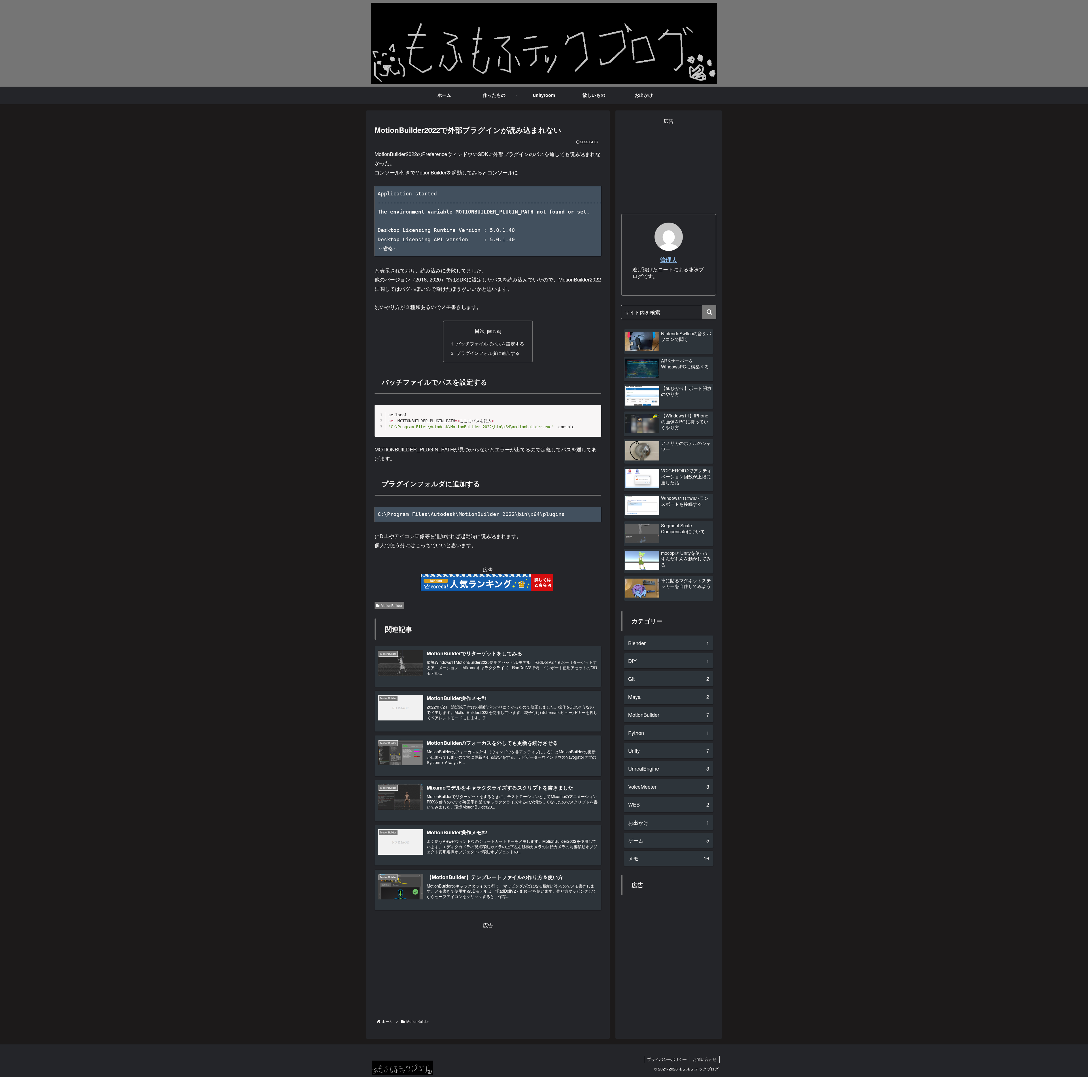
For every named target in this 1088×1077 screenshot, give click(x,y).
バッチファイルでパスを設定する (490, 343)
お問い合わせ (705, 1059)
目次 (480, 330)
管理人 (668, 260)
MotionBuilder (391, 605)
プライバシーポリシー (667, 1059)
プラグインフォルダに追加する (488, 352)
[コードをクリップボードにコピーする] (594, 417)
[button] (709, 312)
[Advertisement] (488, 969)
